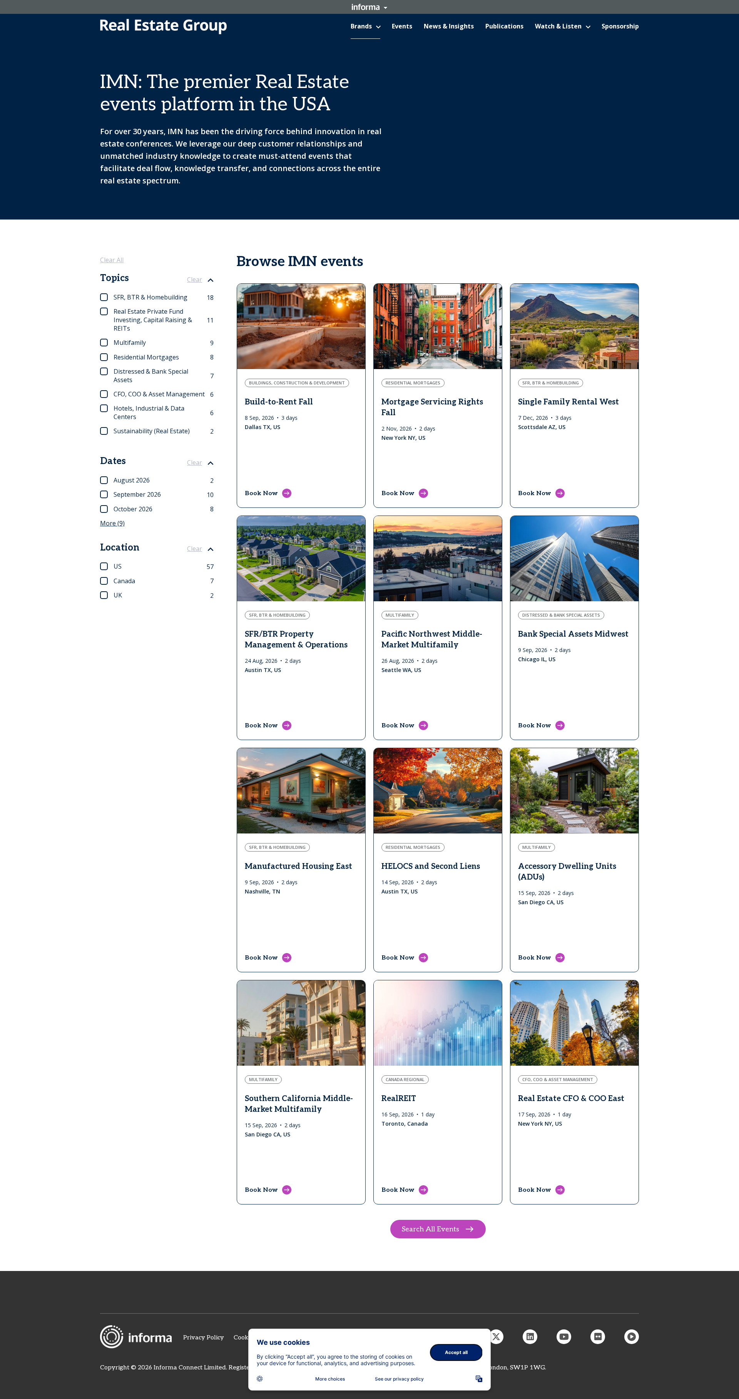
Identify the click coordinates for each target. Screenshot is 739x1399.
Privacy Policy (203, 1337)
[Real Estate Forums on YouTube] (564, 1336)
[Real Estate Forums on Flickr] (597, 1336)
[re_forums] (496, 1336)
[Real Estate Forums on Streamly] (631, 1336)
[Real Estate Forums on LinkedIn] (530, 1336)
